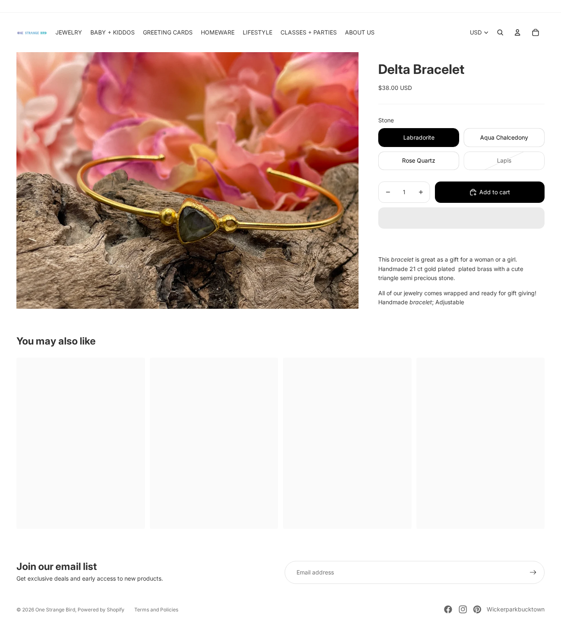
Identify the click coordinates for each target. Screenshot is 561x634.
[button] (461, 218)
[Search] (500, 32)
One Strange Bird (55, 609)
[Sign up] (533, 572)
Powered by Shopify (101, 609)
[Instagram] (463, 609)
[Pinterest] (477, 609)
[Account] (517, 32)
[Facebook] (448, 609)
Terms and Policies (156, 609)
